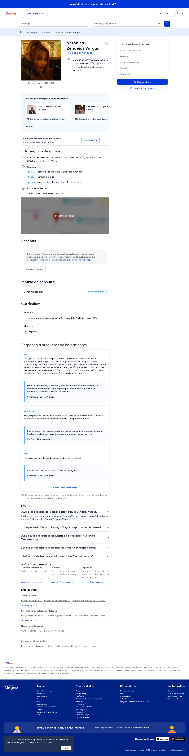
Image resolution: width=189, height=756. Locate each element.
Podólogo (80, 696)
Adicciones (39, 646)
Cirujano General (83, 717)
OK (66, 748)
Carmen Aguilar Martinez (59, 615)
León (38, 701)
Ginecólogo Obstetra (85, 707)
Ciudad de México (44, 691)
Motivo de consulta (129, 62)
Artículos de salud (128, 699)
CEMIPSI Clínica (29, 630)
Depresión (26, 646)
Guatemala (138, 727)
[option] (35, 574)
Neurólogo (80, 709)
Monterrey (40, 693)
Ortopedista (81, 712)
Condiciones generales (134, 750)
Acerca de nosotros (175, 693)
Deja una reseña (34, 269)
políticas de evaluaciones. (78, 259)
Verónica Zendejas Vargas (67, 32)
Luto (94, 646)
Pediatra (79, 701)
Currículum (125, 68)
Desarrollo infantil (80, 646)
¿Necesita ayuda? (175, 696)
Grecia (97, 727)
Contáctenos (173, 691)
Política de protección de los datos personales (165, 750)
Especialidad (125, 696)
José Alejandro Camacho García (90, 615)
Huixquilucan (41, 704)
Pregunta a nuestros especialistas (134, 701)
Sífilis (50, 646)
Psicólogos (32, 32)
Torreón (39, 709)
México (111, 727)
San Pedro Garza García (46, 712)
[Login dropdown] (179, 13)
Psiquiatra (80, 704)
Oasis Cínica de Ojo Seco (51, 630)
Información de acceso (131, 50)
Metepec (45, 32)
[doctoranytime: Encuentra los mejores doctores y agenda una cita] (20, 32)
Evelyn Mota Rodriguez (32, 615)
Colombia (120, 727)
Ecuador (128, 727)
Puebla (39, 699)
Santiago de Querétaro (46, 707)
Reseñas (124, 56)
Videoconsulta (173, 699)
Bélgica (104, 727)
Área (122, 693)
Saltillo (39, 715)
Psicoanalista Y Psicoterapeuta (89, 699)
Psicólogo (80, 691)
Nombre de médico (128, 691)
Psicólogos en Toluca (31, 600)
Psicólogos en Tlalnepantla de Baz (89, 600)
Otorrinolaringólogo (84, 715)
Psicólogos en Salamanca (57, 600)
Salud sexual (62, 646)
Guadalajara (42, 696)
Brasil (146, 727)
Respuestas (125, 74)
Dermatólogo (81, 693)
